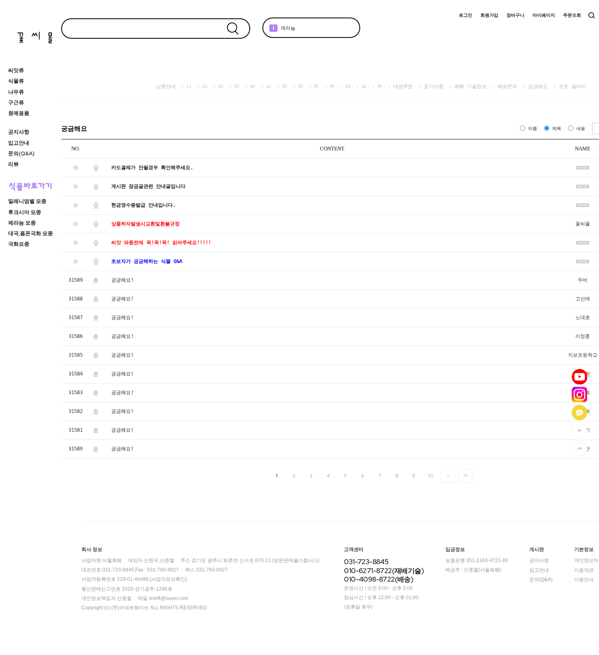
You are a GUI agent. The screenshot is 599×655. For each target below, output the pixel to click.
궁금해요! (122, 280)
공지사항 (18, 131)
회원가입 (489, 15)
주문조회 (572, 15)
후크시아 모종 (24, 212)
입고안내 (18, 142)
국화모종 (18, 243)
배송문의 (507, 86)
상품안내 (166, 86)
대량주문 (403, 86)
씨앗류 (16, 70)
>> (465, 475)
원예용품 (18, 113)
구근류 (16, 102)
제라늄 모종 (22, 222)
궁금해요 (538, 86)
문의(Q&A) (21, 153)
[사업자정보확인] (168, 579)
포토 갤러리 (572, 86)
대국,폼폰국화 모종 (30, 233)
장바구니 (515, 15)
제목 (556, 128)
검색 (591, 15)
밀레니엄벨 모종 (27, 201)
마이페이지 (544, 15)
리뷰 (13, 164)
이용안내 (584, 579)
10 (430, 475)
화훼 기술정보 (470, 86)
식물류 (16, 80)
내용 (580, 128)
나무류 (16, 91)
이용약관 (584, 570)
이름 (532, 128)
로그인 (465, 15)
